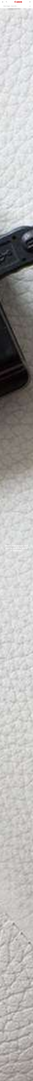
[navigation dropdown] (30, 2)
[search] (6, 2)
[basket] (2, 2)
